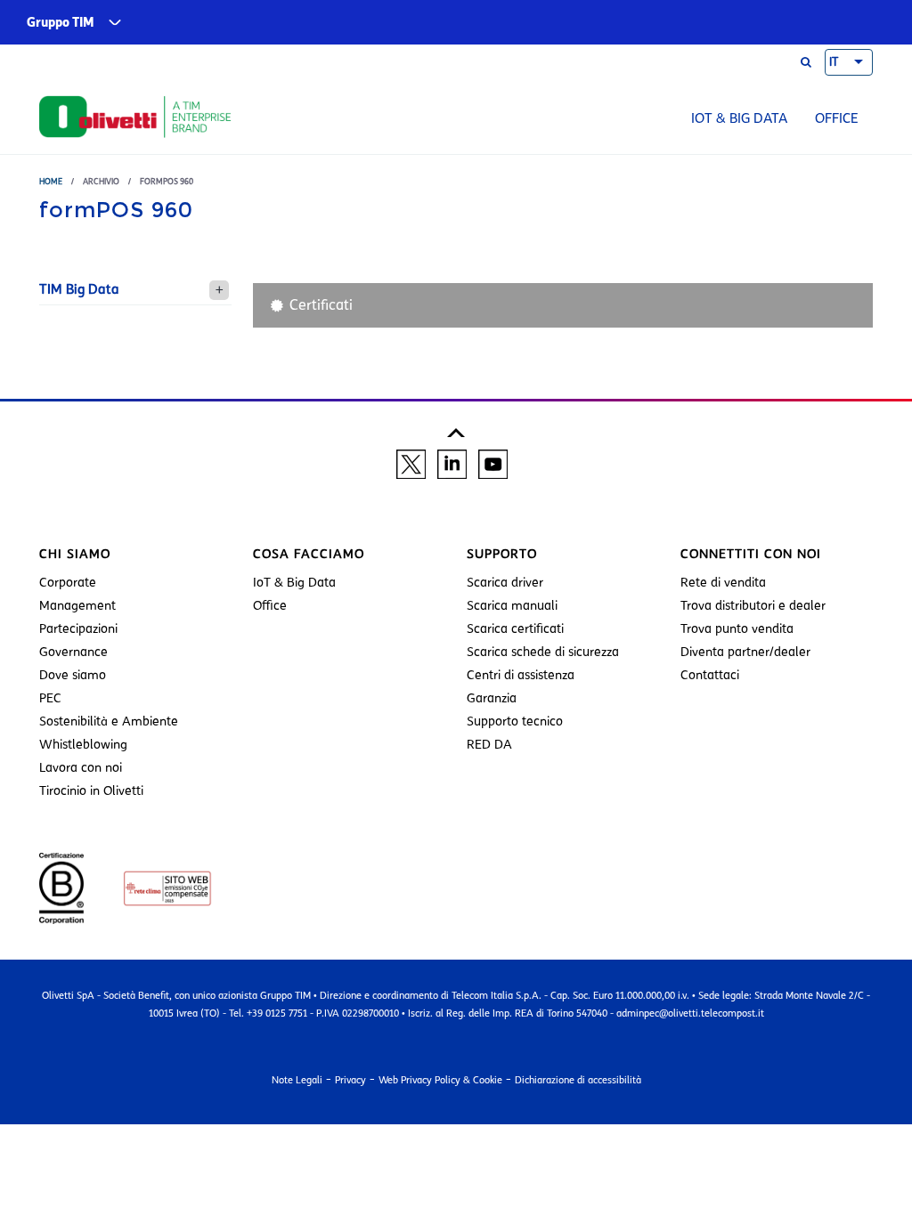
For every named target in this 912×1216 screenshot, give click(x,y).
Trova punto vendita (737, 628)
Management (77, 605)
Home (50, 181)
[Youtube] (493, 464)
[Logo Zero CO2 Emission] (149, 888)
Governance (73, 652)
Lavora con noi (80, 767)
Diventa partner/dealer (745, 652)
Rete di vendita (723, 582)
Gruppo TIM (60, 22)
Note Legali (297, 1080)
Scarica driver (505, 582)
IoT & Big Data (739, 118)
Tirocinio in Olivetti (91, 791)
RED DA (489, 744)
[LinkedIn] (452, 464)
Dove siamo (72, 675)
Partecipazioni (78, 628)
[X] (411, 464)
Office (837, 118)
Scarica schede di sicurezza (543, 652)
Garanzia (492, 698)
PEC (50, 698)
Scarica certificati (515, 628)
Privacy (350, 1080)
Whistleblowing (83, 744)
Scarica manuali (512, 605)
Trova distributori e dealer (753, 605)
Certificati (321, 304)
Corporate (67, 582)
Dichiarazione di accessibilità (578, 1080)
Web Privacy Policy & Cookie (440, 1080)
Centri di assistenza (520, 675)
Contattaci (709, 675)
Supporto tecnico (515, 721)
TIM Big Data (79, 289)
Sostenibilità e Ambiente (108, 721)
